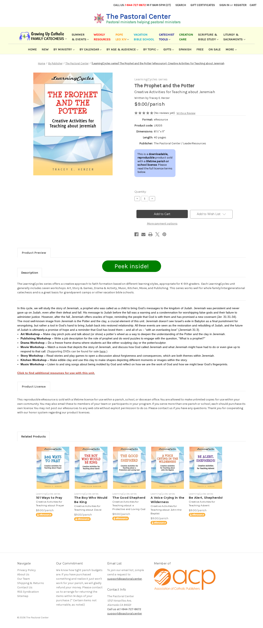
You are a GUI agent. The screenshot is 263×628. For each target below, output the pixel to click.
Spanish (185, 49)
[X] (157, 234)
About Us (23, 574)
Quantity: (140, 191)
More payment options (162, 223)
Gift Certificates (202, 5)
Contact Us (24, 587)
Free (200, 49)
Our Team (23, 579)
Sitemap (22, 596)
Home (32, 49)
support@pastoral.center (124, 579)
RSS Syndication (28, 591)
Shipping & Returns (30, 583)
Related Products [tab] (33, 436)
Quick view (52, 464)
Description (29, 272)
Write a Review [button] (185, 113)
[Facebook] (136, 234)
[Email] (143, 234)
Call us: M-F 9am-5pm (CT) (142, 5)
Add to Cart (53, 471)
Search (180, 5)
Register (240, 5)
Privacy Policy (26, 570)
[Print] (150, 234)
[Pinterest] (164, 234)
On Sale (215, 49)
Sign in (224, 5)
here (103, 351)
